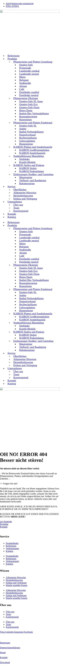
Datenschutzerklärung (10, 647)
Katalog (12, 216)
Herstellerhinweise (14, 580)
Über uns (10, 611)
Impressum (5, 642)
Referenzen (11, 546)
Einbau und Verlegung (25, 198)
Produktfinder (12, 543)
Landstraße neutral (29, 73)
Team (8, 614)
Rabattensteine (27, 183)
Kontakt (3, 657)
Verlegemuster (12, 548)
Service (11, 186)
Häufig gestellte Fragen (16, 585)
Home (3, 652)
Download (5, 662)
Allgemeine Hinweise (16, 577)
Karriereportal (20, 210)
